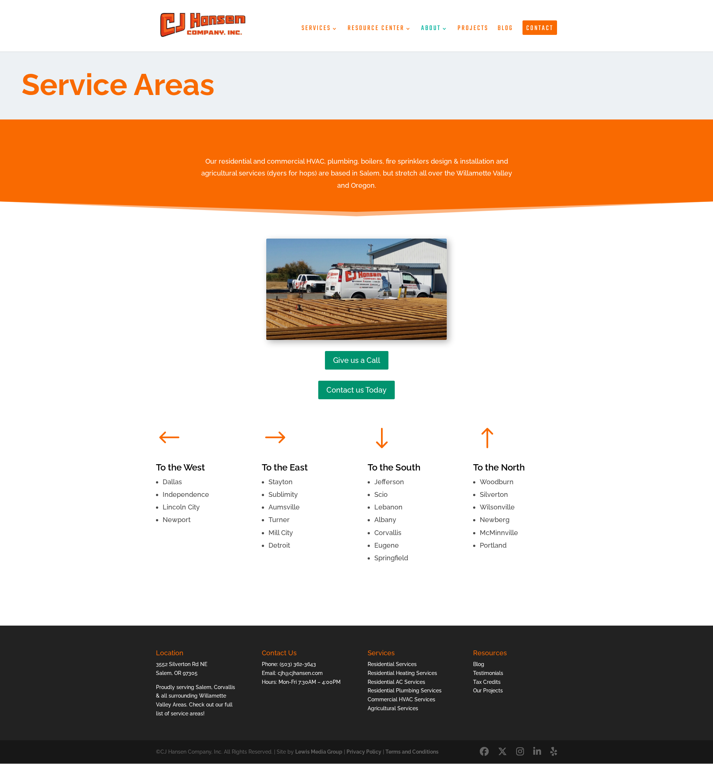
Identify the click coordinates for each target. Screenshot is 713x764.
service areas (187, 714)
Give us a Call (356, 360)
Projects (473, 30)
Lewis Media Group (318, 752)
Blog (505, 30)
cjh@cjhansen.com (300, 673)
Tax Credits (487, 682)
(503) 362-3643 (298, 664)
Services (316, 30)
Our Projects (488, 690)
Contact (539, 28)
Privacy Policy (363, 752)
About (431, 30)
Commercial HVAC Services (401, 699)
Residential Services (392, 664)
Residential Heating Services (402, 673)
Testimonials (488, 673)
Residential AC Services (396, 682)
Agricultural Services (393, 708)
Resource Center (376, 30)
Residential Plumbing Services (405, 690)
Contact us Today (356, 390)
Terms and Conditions (412, 752)
